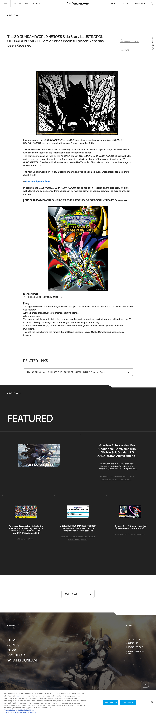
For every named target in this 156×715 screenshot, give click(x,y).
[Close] (152, 702)
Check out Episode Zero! (37, 181)
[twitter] (152, 45)
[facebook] (152, 48)
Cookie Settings (110, 702)
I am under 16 (128, 702)
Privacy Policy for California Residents (19, 710)
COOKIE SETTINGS (137, 652)
